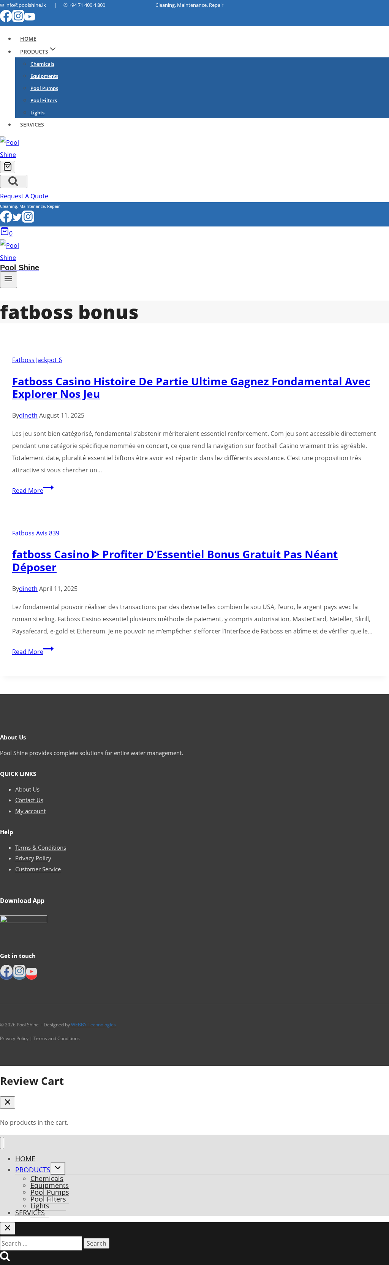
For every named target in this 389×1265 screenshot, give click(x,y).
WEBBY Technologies (93, 1024)
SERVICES (32, 124)
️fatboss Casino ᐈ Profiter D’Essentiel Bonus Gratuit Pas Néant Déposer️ (175, 560)
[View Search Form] (13, 181)
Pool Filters (43, 100)
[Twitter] (17, 220)
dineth (28, 415)
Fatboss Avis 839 (35, 533)
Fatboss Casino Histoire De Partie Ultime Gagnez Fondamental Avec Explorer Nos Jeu (191, 387)
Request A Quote (24, 196)
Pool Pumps (44, 88)
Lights (37, 112)
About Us (27, 789)
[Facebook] (6, 20)
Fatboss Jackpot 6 (37, 360)
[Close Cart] (7, 1102)
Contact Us (29, 800)
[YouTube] (29, 20)
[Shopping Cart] (7, 167)
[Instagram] (18, 20)
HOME (28, 38)
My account (30, 811)
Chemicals (42, 63)
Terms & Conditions (40, 847)
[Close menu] (2, 1143)
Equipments (44, 76)
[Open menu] (8, 279)
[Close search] (7, 1228)
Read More (33, 490)
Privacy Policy (33, 858)
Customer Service (38, 869)
